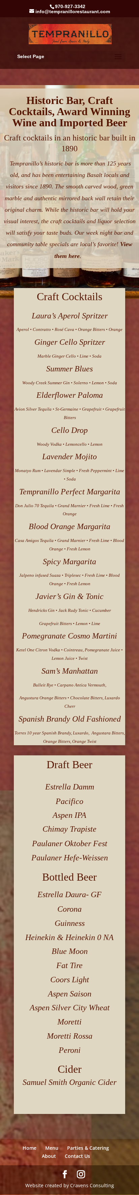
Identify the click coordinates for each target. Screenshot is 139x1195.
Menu (51, 1148)
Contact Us (77, 1156)
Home (29, 1148)
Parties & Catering (88, 1148)
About (49, 1156)
